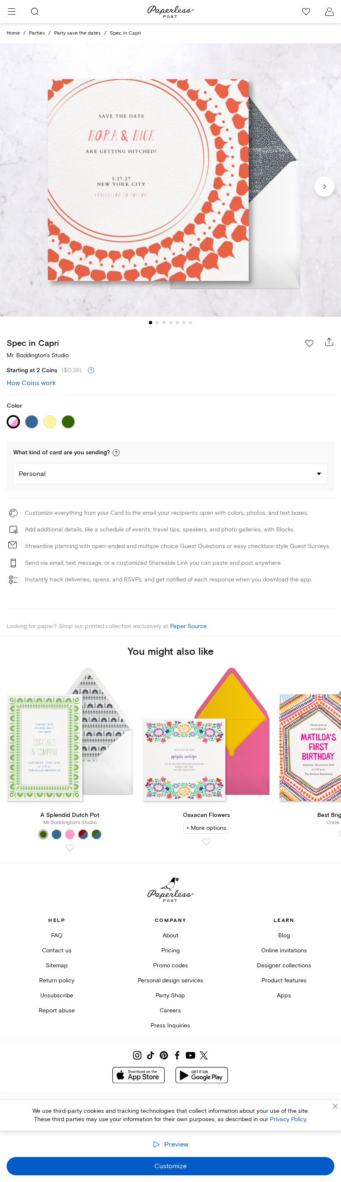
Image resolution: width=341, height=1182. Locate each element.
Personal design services (170, 980)
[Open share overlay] (329, 342)
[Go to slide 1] (150, 322)
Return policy (56, 980)
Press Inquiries (170, 1025)
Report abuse (57, 1010)
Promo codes (170, 965)
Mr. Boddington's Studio (38, 355)
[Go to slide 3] (164, 322)
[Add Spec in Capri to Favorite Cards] (309, 343)
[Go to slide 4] (170, 322)
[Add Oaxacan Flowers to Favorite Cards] (206, 842)
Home (13, 33)
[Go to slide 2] (157, 322)
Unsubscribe (56, 995)
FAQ (56, 935)
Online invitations (284, 950)
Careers (170, 1010)
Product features (284, 980)
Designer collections (284, 965)
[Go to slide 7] (190, 322)
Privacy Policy (288, 1119)
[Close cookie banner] (335, 1106)
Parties (37, 33)
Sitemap (57, 965)
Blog (284, 935)
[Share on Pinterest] (164, 1055)
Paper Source (188, 626)
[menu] (11, 12)
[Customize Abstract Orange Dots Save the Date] (170, 180)
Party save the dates (77, 33)
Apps (284, 995)
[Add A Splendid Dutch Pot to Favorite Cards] (70, 848)
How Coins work (31, 383)
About (170, 935)
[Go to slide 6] (183, 322)
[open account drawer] (329, 12)
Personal (32, 474)
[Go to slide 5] (177, 322)
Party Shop (170, 995)
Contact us (57, 950)
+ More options (206, 827)
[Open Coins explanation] (91, 370)
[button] (116, 452)
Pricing (170, 950)
